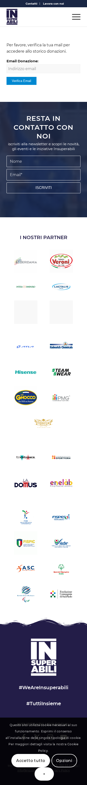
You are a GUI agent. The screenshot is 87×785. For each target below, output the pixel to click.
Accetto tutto (30, 760)
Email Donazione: (22, 61)
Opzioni (64, 760)
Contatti (31, 3)
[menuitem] (31, 3)
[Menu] (73, 16)
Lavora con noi (53, 3)
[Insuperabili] (36, 16)
